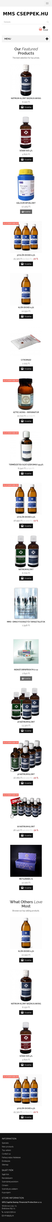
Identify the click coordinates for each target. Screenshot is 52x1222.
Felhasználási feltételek (11, 1158)
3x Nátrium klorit (26, 774)
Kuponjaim (6, 1192)
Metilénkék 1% (26, 879)
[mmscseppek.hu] (26, 13)
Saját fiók (5, 1174)
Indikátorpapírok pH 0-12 (26, 670)
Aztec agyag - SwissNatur (26, 412)
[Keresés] (47, 22)
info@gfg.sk (9, 1216)
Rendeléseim (7, 1178)
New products (8, 1147)
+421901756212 (10, 1212)
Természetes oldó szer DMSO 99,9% (26, 465)
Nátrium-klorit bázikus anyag (26, 98)
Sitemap (5, 1165)
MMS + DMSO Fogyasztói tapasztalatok (26, 622)
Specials (5, 1143)
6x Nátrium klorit (26, 827)
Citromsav (26, 360)
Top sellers (6, 1150)
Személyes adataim (10, 1189)
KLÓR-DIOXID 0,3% (26, 307)
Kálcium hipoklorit (26, 203)
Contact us (6, 1154)
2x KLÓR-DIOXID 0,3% (26, 517)
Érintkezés (6, 1161)
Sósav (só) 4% (26, 151)
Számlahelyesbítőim (10, 1182)
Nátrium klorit (26, 569)
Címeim (5, 1185)
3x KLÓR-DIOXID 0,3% (26, 255)
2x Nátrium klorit (26, 722)
